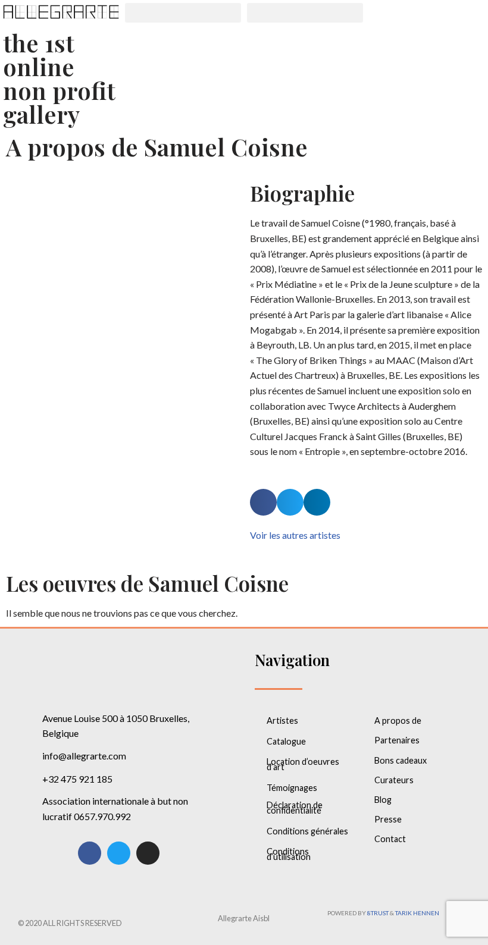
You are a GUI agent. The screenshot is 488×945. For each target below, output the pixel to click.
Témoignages (292, 788)
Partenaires (397, 740)
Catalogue (286, 741)
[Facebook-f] (89, 853)
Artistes (282, 720)
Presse (388, 819)
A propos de (397, 720)
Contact (390, 839)
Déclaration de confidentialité (295, 807)
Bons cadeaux (400, 760)
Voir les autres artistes (295, 535)
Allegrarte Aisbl (244, 918)
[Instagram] (147, 853)
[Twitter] (118, 853)
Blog (383, 800)
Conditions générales (307, 831)
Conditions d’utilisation (289, 854)
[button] (183, 13)
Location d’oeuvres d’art (303, 764)
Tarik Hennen (417, 912)
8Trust (378, 912)
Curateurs (394, 780)
